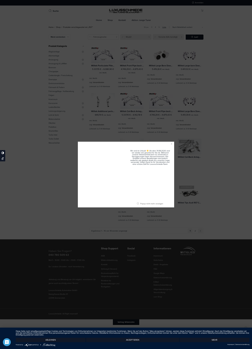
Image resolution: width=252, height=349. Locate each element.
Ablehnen (50, 340)
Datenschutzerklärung (242, 344)
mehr (214, 340)
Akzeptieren (132, 340)
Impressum (230, 344)
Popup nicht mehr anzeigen (151, 204)
